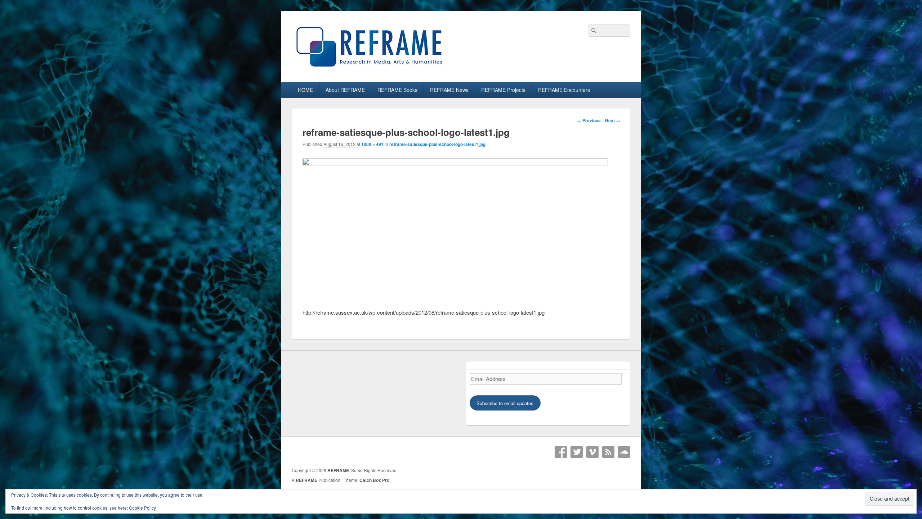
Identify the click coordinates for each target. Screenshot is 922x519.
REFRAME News (449, 89)
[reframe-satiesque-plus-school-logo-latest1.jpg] (455, 163)
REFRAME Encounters (564, 89)
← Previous (589, 120)
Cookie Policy (142, 508)
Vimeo (592, 452)
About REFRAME (345, 89)
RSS (608, 452)
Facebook (561, 452)
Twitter (576, 452)
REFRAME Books (397, 89)
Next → (612, 120)
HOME (305, 89)
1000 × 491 (372, 144)
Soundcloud (624, 452)
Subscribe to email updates (504, 403)
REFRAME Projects (503, 89)
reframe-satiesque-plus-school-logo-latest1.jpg (437, 144)
